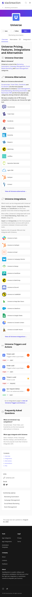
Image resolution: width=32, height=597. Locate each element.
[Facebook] (4, 485)
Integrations (8, 458)
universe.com (10, 478)
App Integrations (7, 541)
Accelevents (5, 87)
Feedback (4, 564)
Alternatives (8, 461)
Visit (26, 31)
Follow (17, 31)
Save (6, 31)
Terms (19, 541)
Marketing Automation (16, 35)
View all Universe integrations (16, 337)
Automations (8, 463)
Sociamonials (5, 84)
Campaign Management (17, 66)
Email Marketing (6, 91)
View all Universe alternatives (16, 191)
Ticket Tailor (14, 84)
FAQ (6, 466)
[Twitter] (7, 485)
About (3, 557)
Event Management (22, 68)
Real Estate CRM (6, 93)
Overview (7, 456)
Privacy (19, 538)
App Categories (6, 538)
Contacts (4, 560)
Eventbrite (22, 84)
